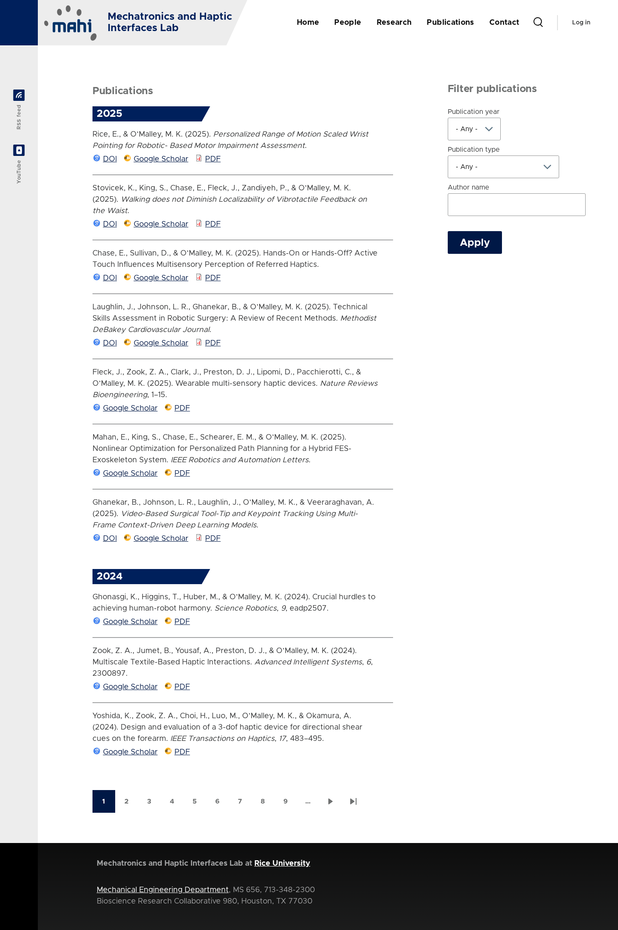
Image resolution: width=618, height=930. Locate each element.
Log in (581, 23)
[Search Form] (538, 22)
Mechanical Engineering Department (163, 890)
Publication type (474, 149)
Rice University (282, 863)
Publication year (473, 111)
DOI (110, 159)
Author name (468, 187)
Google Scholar (161, 159)
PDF (213, 159)
